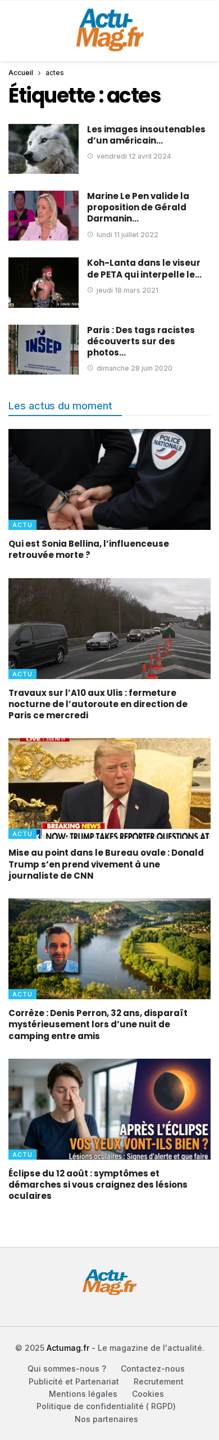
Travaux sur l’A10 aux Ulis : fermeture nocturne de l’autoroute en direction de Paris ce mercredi (98, 704)
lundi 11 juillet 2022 (127, 234)
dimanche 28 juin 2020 (134, 368)
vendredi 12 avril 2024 (134, 156)
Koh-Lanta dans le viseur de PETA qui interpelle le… (144, 268)
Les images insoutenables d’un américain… (146, 134)
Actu (22, 525)
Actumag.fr (68, 1348)
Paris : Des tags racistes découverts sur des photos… (141, 341)
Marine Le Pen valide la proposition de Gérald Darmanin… (138, 207)
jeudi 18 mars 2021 (127, 290)
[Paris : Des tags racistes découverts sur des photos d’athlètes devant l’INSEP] (43, 350)
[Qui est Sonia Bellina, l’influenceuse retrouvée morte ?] (109, 479)
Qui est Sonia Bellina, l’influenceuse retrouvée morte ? (88, 549)
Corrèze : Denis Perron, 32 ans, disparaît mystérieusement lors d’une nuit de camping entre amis (98, 1024)
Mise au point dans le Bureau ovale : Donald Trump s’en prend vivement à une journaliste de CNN (106, 864)
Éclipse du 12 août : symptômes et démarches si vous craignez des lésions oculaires (98, 1184)
